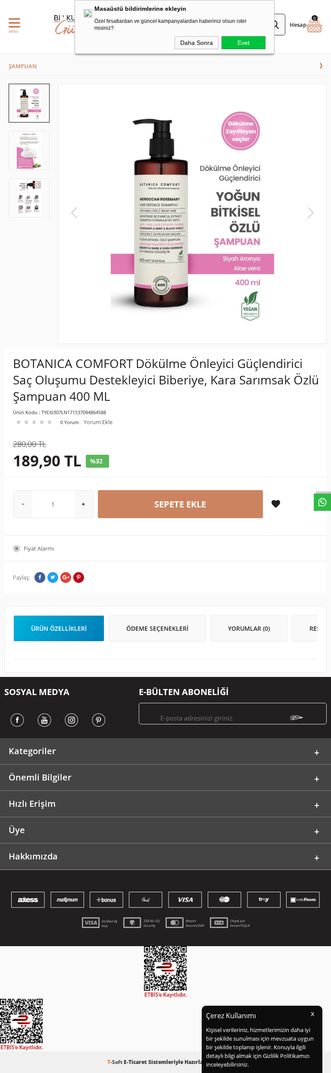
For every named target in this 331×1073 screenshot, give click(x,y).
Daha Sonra (196, 42)
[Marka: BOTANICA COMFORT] (167, 351)
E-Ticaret (135, 1062)
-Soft (115, 1062)
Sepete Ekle (180, 504)
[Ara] (274, 24)
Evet (243, 42)
